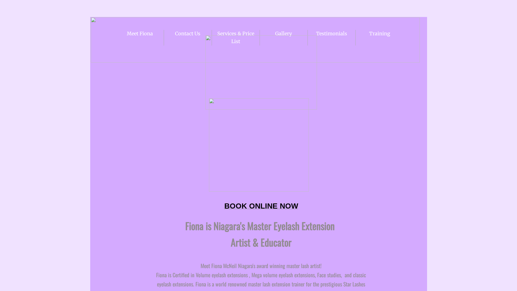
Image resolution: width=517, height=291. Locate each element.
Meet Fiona (140, 33)
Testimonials (331, 33)
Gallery (283, 33)
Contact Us (187, 33)
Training (379, 33)
